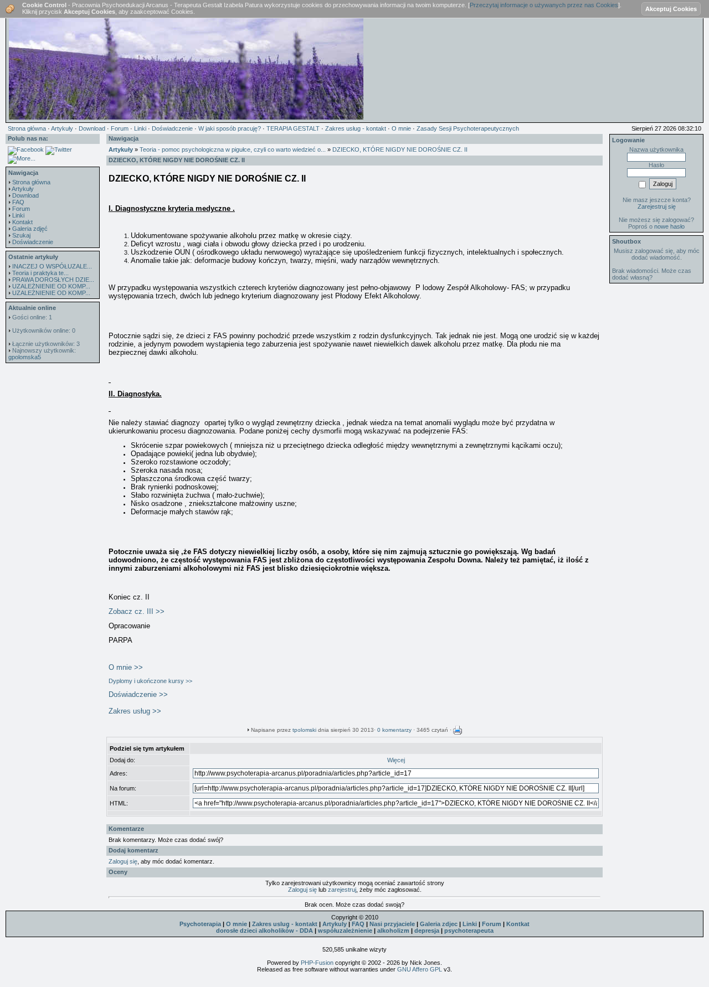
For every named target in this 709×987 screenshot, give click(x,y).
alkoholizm (393, 930)
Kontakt (22, 222)
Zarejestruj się (657, 206)
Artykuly (334, 924)
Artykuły (23, 188)
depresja (426, 930)
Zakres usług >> (135, 711)
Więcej (396, 760)
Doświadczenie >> (138, 694)
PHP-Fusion (317, 962)
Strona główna (31, 182)
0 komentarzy (394, 730)
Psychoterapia (200, 924)
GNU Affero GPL (419, 969)
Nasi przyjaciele (392, 924)
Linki (18, 215)
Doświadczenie (32, 242)
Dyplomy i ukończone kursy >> (150, 681)
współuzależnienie (345, 930)
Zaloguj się (123, 861)
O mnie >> (126, 667)
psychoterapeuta (469, 930)
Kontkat (518, 924)
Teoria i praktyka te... (40, 273)
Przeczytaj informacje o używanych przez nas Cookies (544, 5)
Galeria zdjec (439, 924)
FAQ (18, 202)
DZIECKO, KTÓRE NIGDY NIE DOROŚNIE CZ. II (399, 149)
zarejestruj (342, 889)
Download (25, 195)
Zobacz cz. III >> (137, 611)
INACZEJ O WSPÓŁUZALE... (52, 266)
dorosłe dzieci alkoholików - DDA (264, 930)
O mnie (236, 924)
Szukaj (21, 235)
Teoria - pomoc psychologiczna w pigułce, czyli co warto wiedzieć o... (233, 149)
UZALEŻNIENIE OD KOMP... (51, 286)
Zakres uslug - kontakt (284, 924)
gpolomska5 (24, 357)
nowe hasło (669, 226)
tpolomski (304, 730)
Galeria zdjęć (30, 228)
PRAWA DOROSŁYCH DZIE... (53, 279)
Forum (21, 208)
